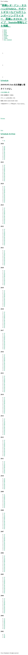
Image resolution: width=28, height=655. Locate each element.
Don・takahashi (8, 39)
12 (4, 165)
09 (4, 148)
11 (4, 166)
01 (4, 140)
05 (4, 153)
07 (4, 150)
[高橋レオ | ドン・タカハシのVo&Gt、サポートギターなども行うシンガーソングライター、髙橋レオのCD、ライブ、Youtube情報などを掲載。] (14, 25)
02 (4, 157)
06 (4, 152)
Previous (3, 118)
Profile (5, 32)
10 (4, 146)
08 (4, 149)
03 (4, 156)
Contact (6, 38)
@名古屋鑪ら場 (5, 92)
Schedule (6, 35)
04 (4, 155)
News (5, 31)
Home (5, 30)
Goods (5, 37)
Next (2, 130)
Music (5, 34)
